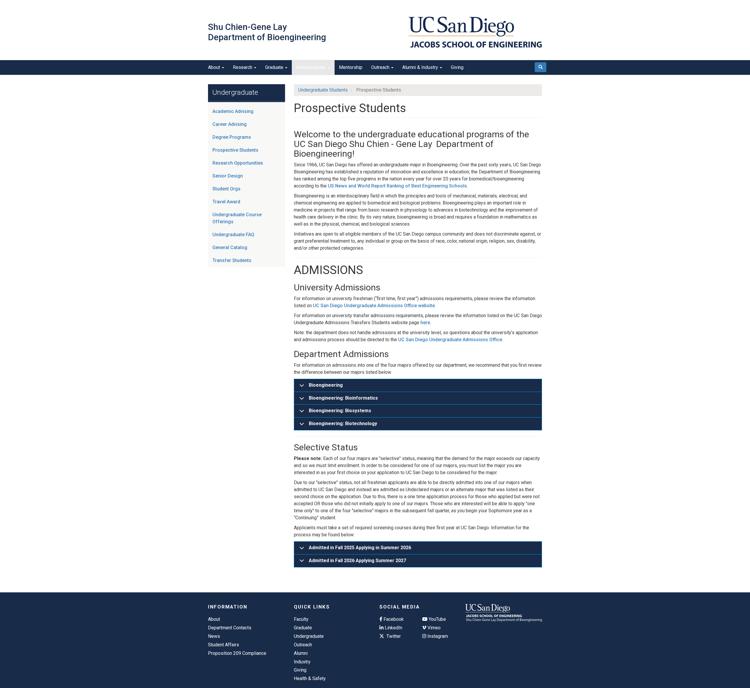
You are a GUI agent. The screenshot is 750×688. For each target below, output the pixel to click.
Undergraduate (311, 67)
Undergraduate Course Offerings (237, 218)
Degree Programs (231, 137)
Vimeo (433, 627)
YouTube (436, 619)
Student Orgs (226, 189)
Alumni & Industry (420, 67)
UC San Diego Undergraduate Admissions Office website (374, 305)
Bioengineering (326, 385)
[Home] (475, 32)
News (214, 636)
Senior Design (227, 176)
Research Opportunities (237, 163)
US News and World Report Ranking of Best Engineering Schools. (398, 186)
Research (243, 67)
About (214, 67)
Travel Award (226, 201)
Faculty (301, 619)
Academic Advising (232, 111)
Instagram (437, 636)
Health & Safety (310, 678)
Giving (457, 67)
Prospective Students (235, 150)
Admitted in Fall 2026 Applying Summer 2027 (357, 560)
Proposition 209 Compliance (237, 653)
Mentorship (350, 67)
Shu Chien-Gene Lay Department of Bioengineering (267, 32)
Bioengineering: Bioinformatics (343, 398)
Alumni (301, 653)
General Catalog (229, 247)
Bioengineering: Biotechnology (343, 423)
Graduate (274, 67)
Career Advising (229, 124)
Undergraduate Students (323, 90)
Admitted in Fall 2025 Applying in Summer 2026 (360, 547)
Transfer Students (231, 260)
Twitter (393, 636)
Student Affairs (223, 645)
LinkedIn (392, 627)
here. (425, 322)
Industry (302, 662)
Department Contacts (229, 627)
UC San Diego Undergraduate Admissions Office (450, 339)
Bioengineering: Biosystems (340, 410)
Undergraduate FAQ (233, 234)
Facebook (393, 619)
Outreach (381, 67)
